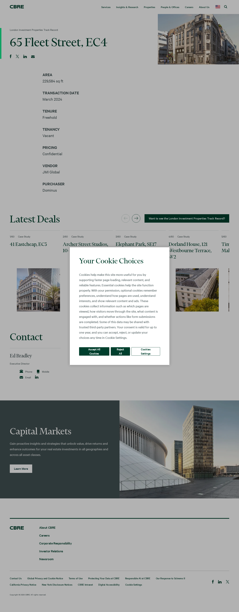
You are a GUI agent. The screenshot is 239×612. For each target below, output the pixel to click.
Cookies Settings (146, 351)
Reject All (120, 351)
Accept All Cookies (94, 351)
